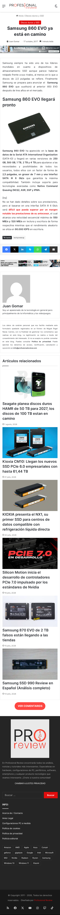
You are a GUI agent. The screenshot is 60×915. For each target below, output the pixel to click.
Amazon (7, 847)
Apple (26, 847)
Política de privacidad (12, 833)
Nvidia (14, 858)
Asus (35, 847)
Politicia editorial (10, 838)
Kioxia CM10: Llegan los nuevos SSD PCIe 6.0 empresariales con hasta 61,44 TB (29, 466)
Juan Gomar (14, 41)
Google (30, 852)
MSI (5, 858)
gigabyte (18, 852)
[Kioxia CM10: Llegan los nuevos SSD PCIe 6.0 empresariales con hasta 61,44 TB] (30, 457)
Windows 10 (9, 863)
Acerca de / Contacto (12, 813)
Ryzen (35, 858)
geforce (7, 852)
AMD (17, 847)
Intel (39, 852)
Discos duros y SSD (34, 15)
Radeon (25, 858)
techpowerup (19, 238)
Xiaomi (36, 863)
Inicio (21, 15)
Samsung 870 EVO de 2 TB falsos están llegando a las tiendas (25, 635)
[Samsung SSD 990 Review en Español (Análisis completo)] (30, 679)
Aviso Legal (7, 818)
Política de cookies (11, 828)
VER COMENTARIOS (30, 705)
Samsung (46, 858)
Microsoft (49, 852)
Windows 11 (24, 863)
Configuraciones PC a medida (16, 823)
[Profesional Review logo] (23, 6)
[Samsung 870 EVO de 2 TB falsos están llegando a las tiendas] (30, 626)
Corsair (45, 847)
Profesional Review (43, 900)
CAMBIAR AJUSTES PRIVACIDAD (30, 783)
